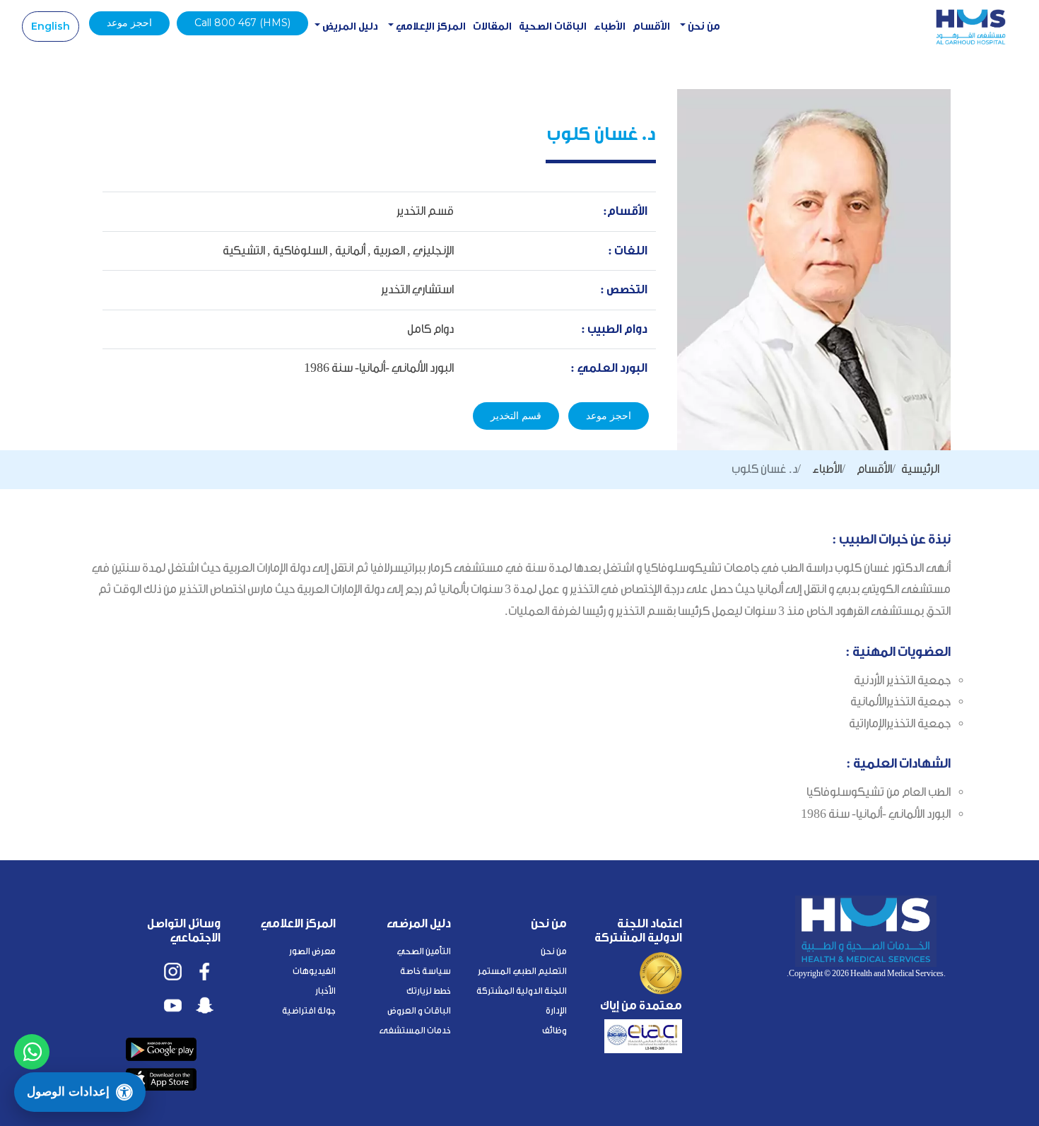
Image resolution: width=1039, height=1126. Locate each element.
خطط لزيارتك (428, 990)
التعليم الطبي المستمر (522, 971)
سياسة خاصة (425, 971)
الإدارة (556, 1010)
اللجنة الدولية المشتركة (521, 990)
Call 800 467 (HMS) (242, 22)
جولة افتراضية (309, 1010)
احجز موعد (129, 22)
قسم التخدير (516, 415)
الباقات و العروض (419, 1010)
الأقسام (651, 26)
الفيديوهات (314, 971)
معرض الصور (312, 951)
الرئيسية (920, 469)
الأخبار (325, 990)
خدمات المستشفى (415, 1030)
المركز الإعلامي (430, 26)
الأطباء (610, 26)
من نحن (703, 26)
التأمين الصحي (424, 951)
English (50, 26)
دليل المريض (349, 26)
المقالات (492, 26)
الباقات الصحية (553, 26)
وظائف (554, 1030)
